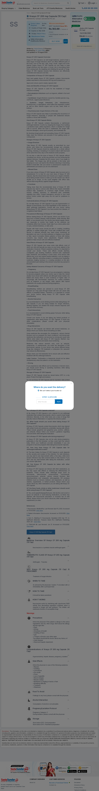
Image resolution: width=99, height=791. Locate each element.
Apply (59, 402)
